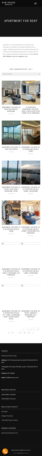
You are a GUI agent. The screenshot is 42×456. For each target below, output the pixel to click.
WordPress (26, 453)
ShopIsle (15, 453)
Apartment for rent (21, 69)
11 (20, 333)
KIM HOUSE (8, 2)
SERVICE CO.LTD (9, 4)
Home (12, 69)
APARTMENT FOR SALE (8, 399)
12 (24, 333)
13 (28, 333)
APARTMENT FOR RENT (8, 394)
